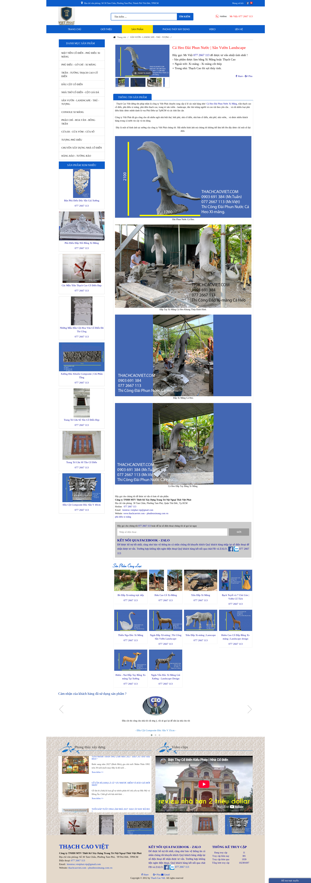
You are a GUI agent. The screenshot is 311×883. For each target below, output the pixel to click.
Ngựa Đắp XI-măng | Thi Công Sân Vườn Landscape (165, 637)
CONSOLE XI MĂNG (72, 112)
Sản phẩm (137, 29)
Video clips (180, 747)
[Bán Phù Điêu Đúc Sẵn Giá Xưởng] (238, 824)
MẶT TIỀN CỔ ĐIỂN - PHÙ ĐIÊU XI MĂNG (80, 55)
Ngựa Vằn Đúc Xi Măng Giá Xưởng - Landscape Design (165, 677)
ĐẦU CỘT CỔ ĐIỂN (72, 84)
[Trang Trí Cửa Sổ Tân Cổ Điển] (172, 824)
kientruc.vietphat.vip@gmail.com (137, 510)
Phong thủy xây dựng (176, 29)
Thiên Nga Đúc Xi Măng (130, 635)
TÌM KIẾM (184, 16)
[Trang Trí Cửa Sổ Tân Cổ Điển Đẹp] (139, 824)
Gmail (166, 874)
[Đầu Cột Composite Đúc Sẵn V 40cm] (205, 824)
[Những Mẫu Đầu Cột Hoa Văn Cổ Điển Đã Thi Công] (73, 824)
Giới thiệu (106, 29)
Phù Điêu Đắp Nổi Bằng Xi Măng (82, 243)
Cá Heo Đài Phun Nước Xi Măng (222, 104)
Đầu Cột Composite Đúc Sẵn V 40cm (82, 504)
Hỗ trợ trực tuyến (290, 880)
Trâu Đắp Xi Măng (200, 595)
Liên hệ (239, 29)
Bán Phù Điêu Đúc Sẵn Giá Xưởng (81, 200)
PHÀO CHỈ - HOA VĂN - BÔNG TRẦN (78, 122)
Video (212, 29)
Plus (250, 76)
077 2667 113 (246, 16)
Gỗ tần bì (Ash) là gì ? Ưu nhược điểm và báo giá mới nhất (121, 769)
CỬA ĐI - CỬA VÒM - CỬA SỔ (77, 131)
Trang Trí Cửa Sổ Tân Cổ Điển (81, 462)
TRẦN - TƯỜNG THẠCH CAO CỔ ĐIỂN (79, 74)
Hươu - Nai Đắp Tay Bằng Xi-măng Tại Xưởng (130, 677)
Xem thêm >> (97, 757)
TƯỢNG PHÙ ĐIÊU (71, 140)
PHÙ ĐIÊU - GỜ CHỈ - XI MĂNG (78, 64)
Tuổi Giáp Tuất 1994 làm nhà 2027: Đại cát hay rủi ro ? (121, 795)
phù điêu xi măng (123, 517)
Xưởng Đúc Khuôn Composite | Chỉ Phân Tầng (82, 376)
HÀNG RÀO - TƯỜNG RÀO (76, 156)
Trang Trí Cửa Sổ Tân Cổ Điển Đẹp (81, 420)
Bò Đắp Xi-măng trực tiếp (131, 595)
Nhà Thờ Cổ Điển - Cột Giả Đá (80, 92)
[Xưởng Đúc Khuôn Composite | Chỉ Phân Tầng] (106, 824)
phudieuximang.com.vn (157, 513)
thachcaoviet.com (77, 867)
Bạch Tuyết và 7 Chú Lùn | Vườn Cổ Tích (235, 597)
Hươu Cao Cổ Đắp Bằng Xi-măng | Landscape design (235, 637)
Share (240, 76)
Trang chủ (74, 29)
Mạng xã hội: (238, 3)
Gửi (239, 532)
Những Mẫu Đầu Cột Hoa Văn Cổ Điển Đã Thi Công (82, 330)
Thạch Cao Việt (158, 878)
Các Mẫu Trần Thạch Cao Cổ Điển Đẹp (82, 285)
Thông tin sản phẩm (132, 97)
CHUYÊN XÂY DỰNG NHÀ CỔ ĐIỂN (81, 147)
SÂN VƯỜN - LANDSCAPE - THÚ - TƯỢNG (80, 102)
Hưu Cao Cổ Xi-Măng (166, 595)
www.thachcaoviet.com (134, 513)
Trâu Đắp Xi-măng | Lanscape (200, 635)
